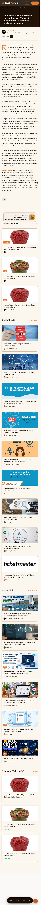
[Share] (29, 900)
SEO (7, 8)
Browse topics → (33, 320)
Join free (34, 3)
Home (3, 8)
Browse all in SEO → (32, 590)
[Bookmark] (24, 900)
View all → (35, 224)
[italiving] (4, 32)
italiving (9, 31)
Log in (27, 3)
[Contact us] (35, 901)
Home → (35, 771)
